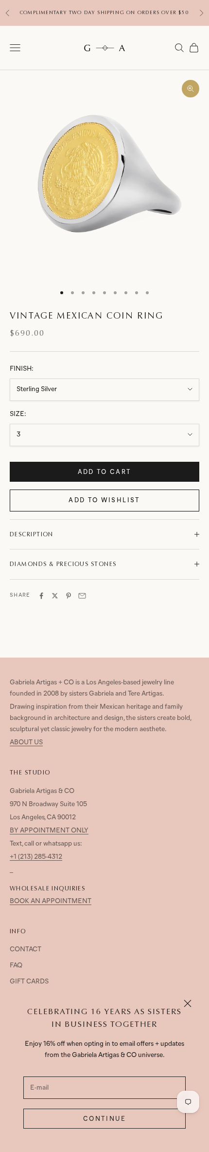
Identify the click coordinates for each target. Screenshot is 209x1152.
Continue (104, 1119)
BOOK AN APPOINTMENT (50, 901)
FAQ (16, 965)
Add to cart (105, 472)
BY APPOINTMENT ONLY (49, 830)
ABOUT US (26, 742)
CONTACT (25, 949)
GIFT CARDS (29, 981)
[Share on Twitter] (55, 596)
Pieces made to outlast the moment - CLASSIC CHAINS (104, 17)
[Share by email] (82, 596)
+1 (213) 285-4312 (36, 857)
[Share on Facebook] (41, 596)
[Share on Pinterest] (68, 596)
